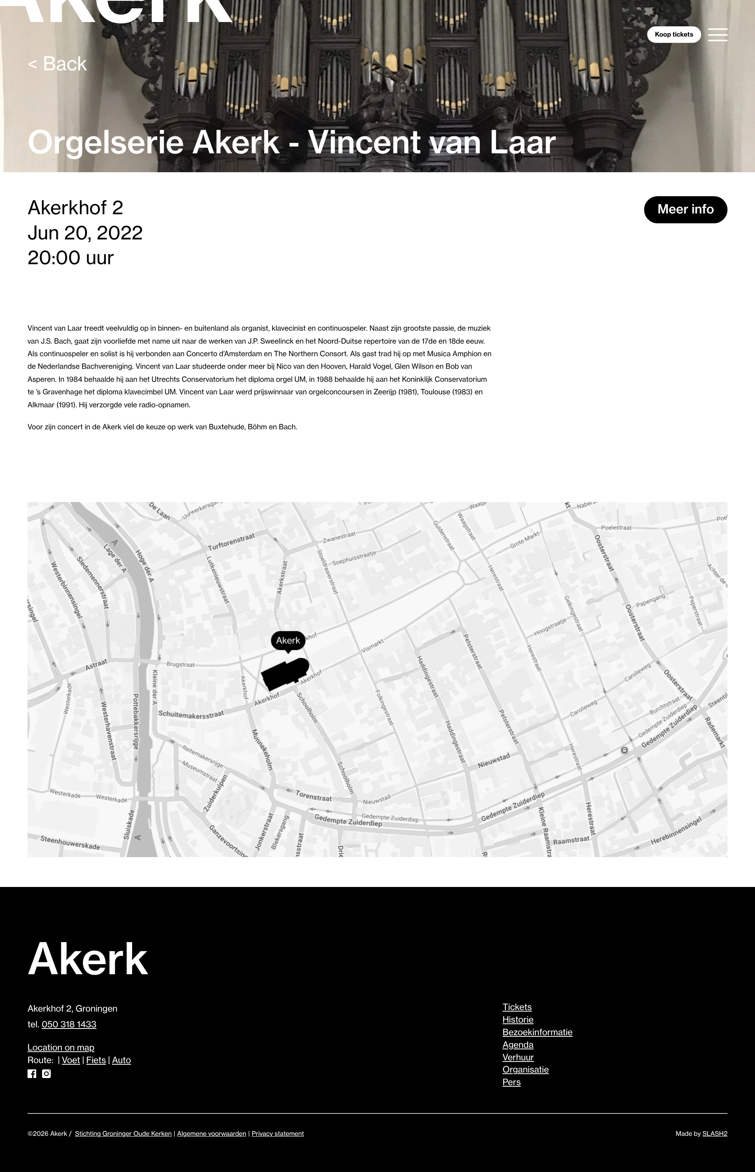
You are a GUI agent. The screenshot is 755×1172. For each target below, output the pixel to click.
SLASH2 (715, 1134)
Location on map (61, 1048)
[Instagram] (46, 1075)
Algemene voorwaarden (212, 1134)
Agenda (518, 1045)
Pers (512, 1082)
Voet (71, 1060)
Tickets (517, 1007)
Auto (121, 1060)
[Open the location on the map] (377, 680)
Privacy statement (278, 1134)
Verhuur (518, 1058)
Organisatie (526, 1070)
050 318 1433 (69, 1025)
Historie (518, 1020)
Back (57, 64)
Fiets (96, 1060)
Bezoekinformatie (538, 1032)
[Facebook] (32, 1075)
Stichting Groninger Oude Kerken (123, 1134)
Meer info (685, 209)
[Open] (717, 34)
